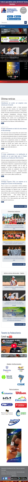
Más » (3, 123)
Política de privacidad (11, 472)
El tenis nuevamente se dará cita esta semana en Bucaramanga (14, 129)
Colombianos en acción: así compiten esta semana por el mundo (14, 104)
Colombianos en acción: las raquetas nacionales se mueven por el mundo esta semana (14, 303)
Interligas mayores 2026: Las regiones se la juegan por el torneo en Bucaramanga (14, 182)
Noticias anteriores (19, 206)
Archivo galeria (18, 324)
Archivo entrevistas (17, 264)
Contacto (3, 472)
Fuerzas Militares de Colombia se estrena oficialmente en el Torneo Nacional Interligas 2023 (14, 258)
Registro (18, 16)
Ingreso (11, 16)
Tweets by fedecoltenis (11, 332)
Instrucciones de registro (14, 19)
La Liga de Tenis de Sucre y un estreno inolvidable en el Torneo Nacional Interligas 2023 (14, 227)
